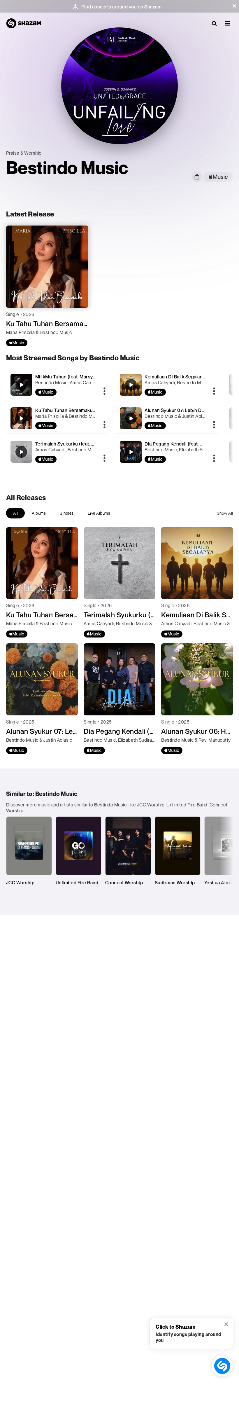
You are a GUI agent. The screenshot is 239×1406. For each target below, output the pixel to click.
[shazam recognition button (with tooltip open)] (222, 1366)
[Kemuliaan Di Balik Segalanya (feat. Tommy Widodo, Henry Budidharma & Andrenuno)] (166, 384)
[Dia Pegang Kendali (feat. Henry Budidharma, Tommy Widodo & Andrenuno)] (166, 451)
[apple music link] (218, 177)
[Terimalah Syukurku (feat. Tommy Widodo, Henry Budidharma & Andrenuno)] (57, 451)
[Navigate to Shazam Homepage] (23, 23)
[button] (234, 6)
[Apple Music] (16, 342)
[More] (104, 391)
